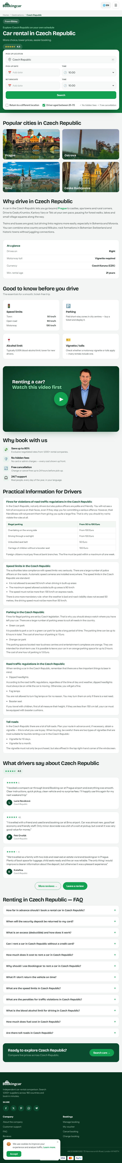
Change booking (71, 1136)
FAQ (5, 1131)
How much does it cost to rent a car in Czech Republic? (61, 955)
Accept (14, 1153)
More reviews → (47, 886)
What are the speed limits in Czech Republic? (61, 988)
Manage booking (71, 1121)
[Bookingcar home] (12, 5)
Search (61, 95)
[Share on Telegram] (36, 1108)
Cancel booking (70, 1131)
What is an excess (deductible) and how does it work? (61, 932)
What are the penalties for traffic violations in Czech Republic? (61, 999)
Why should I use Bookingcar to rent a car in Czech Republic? (61, 966)
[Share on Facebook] (6, 1108)
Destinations (18, 15)
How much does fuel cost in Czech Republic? (61, 1022)
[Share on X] (13, 1108)
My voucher (69, 1126)
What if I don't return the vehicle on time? (61, 977)
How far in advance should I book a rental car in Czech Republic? (61, 910)
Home (6, 15)
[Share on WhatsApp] (29, 1108)
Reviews (7, 1136)
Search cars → (101, 1052)
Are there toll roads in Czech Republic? (61, 1033)
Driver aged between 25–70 (60, 105)
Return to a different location (24, 105)
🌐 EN (106, 5)
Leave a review (75, 886)
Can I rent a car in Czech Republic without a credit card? (61, 944)
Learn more (49, 1147)
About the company (13, 1121)
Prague (62, 208)
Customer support (12, 1126)
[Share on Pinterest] (21, 1108)
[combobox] (63, 59)
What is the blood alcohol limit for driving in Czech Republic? (61, 1010)
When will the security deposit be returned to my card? (61, 921)
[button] (9, 59)
